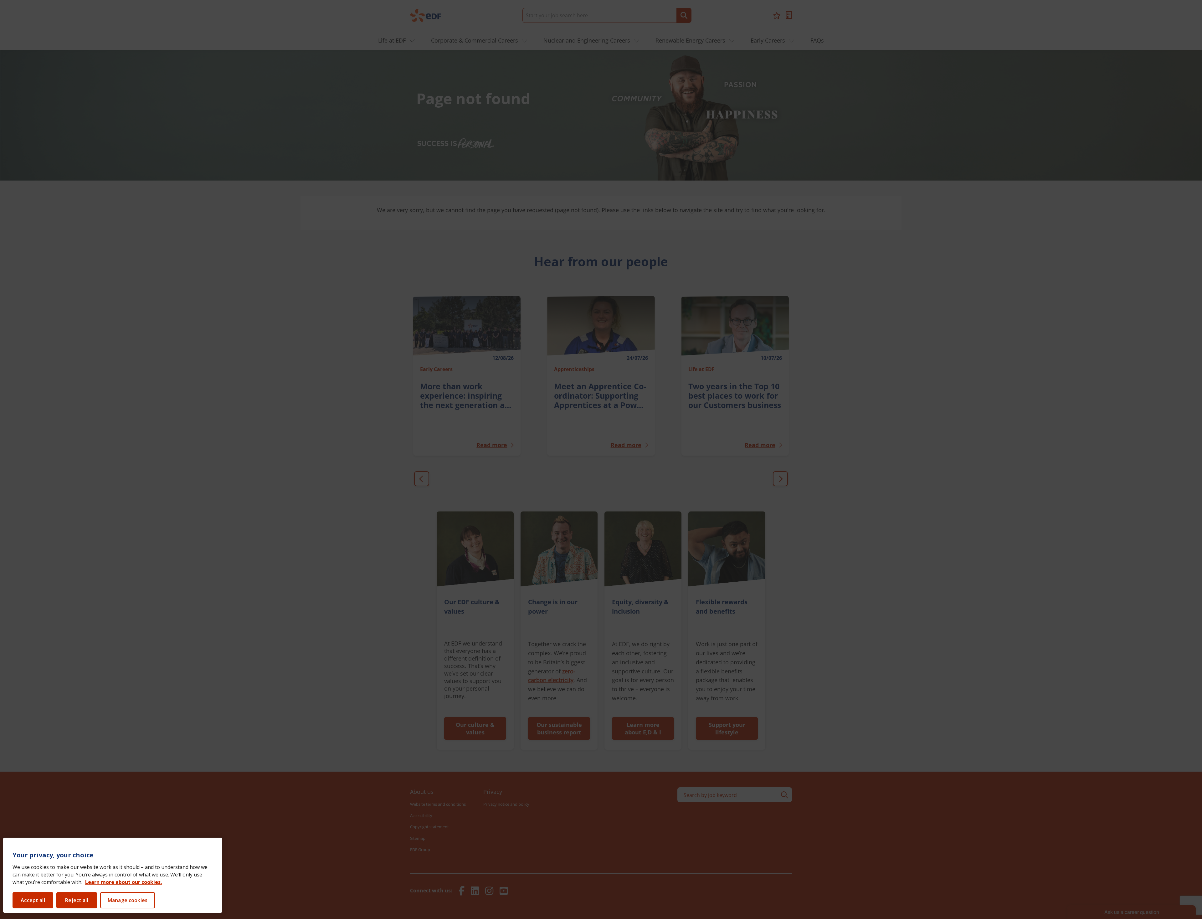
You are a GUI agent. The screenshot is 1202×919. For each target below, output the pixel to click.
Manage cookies (127, 900)
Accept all (33, 900)
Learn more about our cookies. (123, 882)
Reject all (76, 900)
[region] (112, 875)
